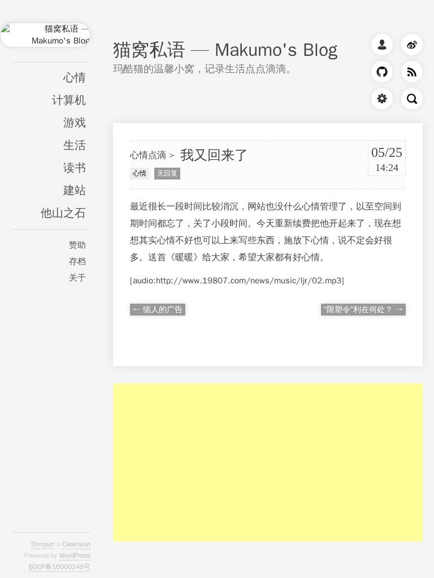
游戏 (74, 123)
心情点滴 (148, 155)
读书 (74, 168)
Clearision (76, 544)
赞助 (77, 245)
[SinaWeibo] (409, 47)
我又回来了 (214, 155)
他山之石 (63, 213)
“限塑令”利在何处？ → (363, 309)
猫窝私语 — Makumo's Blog (225, 50)
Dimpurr (42, 544)
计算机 (69, 100)
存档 (77, 261)
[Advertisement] (268, 462)
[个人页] (379, 47)
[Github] (379, 74)
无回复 (167, 173)
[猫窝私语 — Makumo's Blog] (45, 42)
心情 (74, 78)
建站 (74, 190)
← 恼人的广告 (158, 309)
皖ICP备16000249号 (59, 566)
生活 (74, 145)
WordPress (74, 555)
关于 (77, 278)
